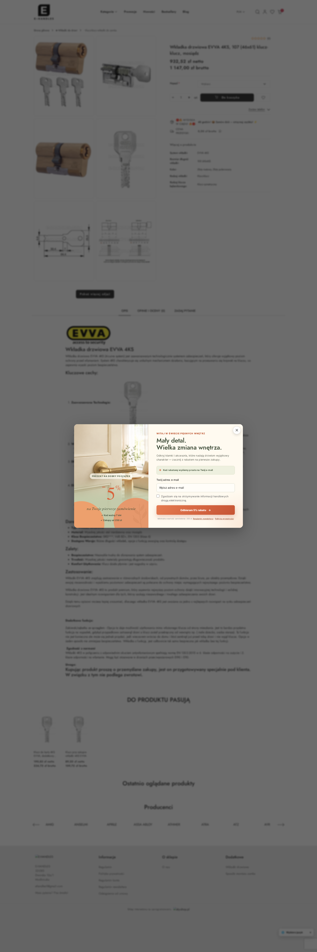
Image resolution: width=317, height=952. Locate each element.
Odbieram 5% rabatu (195, 510)
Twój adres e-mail (167, 479)
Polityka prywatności (224, 519)
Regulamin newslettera (203, 519)
